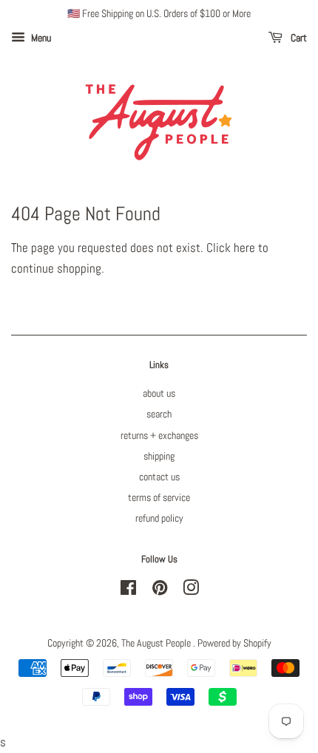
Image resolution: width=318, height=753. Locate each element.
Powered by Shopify (234, 643)
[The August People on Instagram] (191, 590)
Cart (297, 37)
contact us (159, 476)
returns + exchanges (159, 435)
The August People (157, 643)
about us (159, 393)
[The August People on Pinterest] (160, 590)
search (159, 413)
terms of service (159, 497)
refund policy (159, 518)
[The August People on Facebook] (128, 590)
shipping (159, 456)
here (244, 247)
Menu (40, 37)
